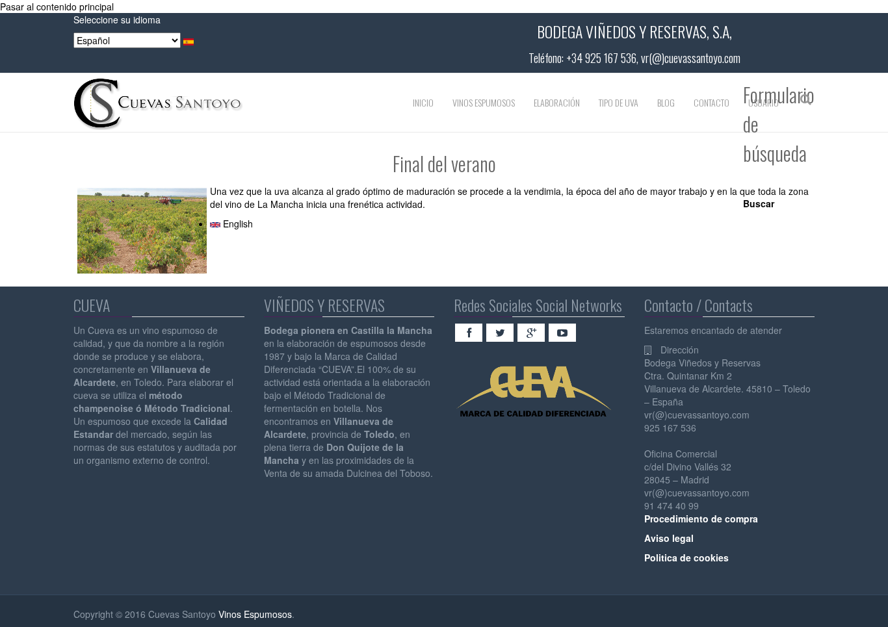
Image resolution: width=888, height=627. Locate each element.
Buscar (758, 203)
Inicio (423, 102)
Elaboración (557, 102)
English (236, 223)
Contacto (711, 102)
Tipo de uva (618, 102)
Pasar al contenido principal (57, 6)
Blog (666, 102)
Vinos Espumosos (483, 102)
